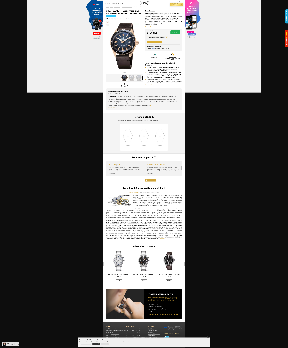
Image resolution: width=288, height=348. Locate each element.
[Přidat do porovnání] (107, 22)
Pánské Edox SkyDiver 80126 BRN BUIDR (143, 7)
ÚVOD (115, 3)
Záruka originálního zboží (154, 334)
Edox (111, 7)
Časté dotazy (151, 329)
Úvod (107, 7)
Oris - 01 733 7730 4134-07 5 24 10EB (169, 275)
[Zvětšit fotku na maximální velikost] (107, 25)
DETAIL (119, 280)
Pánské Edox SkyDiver (127, 7)
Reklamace (150, 332)
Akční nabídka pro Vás (154, 42)
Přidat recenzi (151, 180)
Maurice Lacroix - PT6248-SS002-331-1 (144, 275)
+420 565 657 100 (115, 334)
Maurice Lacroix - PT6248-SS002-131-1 (119, 275)
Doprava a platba (152, 335)
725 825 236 (114, 335)
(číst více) (162, 238)
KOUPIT (176, 32)
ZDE (165, 37)
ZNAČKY (122, 3)
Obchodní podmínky (152, 330)
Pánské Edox (117, 7)
